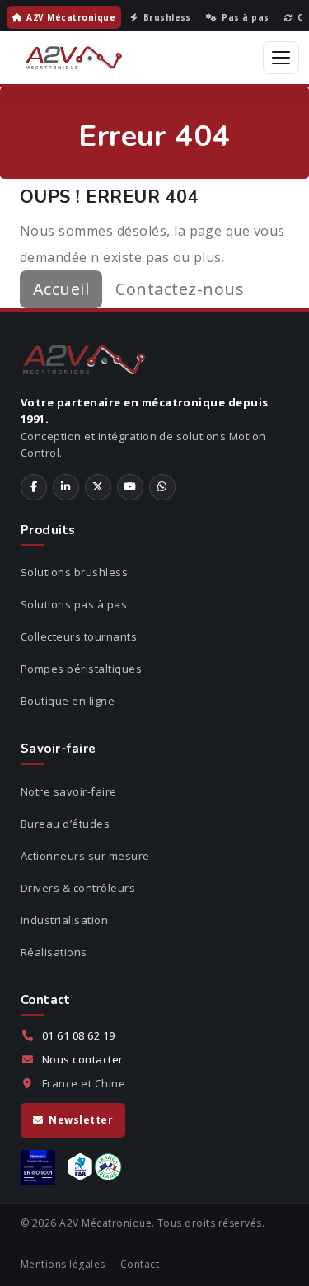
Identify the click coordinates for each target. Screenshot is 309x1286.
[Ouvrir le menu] (281, 57)
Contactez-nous (179, 289)
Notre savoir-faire (69, 791)
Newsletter (81, 1120)
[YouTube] (130, 487)
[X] (98, 487)
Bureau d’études (65, 823)
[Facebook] (34, 487)
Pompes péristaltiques (81, 668)
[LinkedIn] (66, 487)
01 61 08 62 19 (78, 1035)
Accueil (61, 289)
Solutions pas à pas (74, 604)
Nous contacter (83, 1059)
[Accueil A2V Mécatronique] (74, 57)
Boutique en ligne (68, 700)
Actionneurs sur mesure (85, 855)
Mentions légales (63, 1264)
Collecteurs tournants (79, 636)
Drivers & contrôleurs (78, 887)
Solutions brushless (74, 572)
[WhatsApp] (162, 487)
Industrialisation (64, 920)
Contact (139, 1264)
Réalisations (54, 952)
